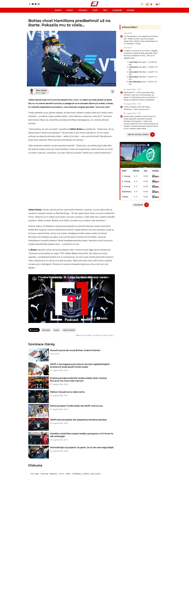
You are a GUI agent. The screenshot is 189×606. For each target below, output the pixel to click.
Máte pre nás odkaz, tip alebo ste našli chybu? (94, 335)
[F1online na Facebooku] (29, 4)
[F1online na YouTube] (32, 4)
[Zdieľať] (112, 91)
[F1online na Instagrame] (38, 4)
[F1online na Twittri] (35, 4)
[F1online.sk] (94, 4)
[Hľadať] (142, 4)
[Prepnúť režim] (149, 4)
